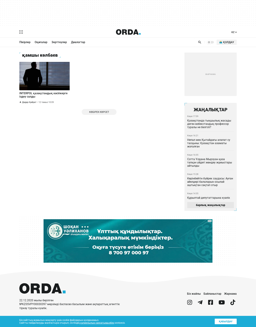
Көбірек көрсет (99, 112)
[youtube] (221, 303)
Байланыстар (212, 293)
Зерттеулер (59, 42)
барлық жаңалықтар (210, 205)
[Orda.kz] (42, 296)
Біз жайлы (194, 293)
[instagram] (189, 303)
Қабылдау (225, 321)
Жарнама (230, 293)
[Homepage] (128, 32)
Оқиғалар (41, 42)
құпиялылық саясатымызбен (97, 322)
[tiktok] (233, 303)
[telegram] (200, 303)
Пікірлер (24, 42)
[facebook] (210, 303)
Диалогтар (78, 42)
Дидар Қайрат (29, 102)
